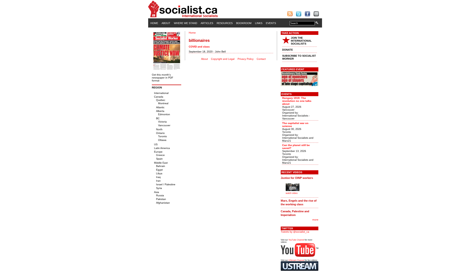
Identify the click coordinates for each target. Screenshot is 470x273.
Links (258, 23)
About (166, 23)
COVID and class (199, 46)
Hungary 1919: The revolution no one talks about (296, 101)
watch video (292, 193)
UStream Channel (296, 260)
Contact (261, 58)
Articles (207, 23)
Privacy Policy (246, 58)
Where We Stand (185, 23)
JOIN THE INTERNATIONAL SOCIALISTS (301, 40)
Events (271, 23)
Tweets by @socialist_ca (295, 231)
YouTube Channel (296, 240)
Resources (225, 23)
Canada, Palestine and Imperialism (295, 213)
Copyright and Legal (222, 58)
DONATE (287, 49)
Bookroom (244, 23)
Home (154, 23)
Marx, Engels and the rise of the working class (299, 202)
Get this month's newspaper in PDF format (162, 77)
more (315, 219)
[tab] (299, 177)
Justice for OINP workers (297, 177)
